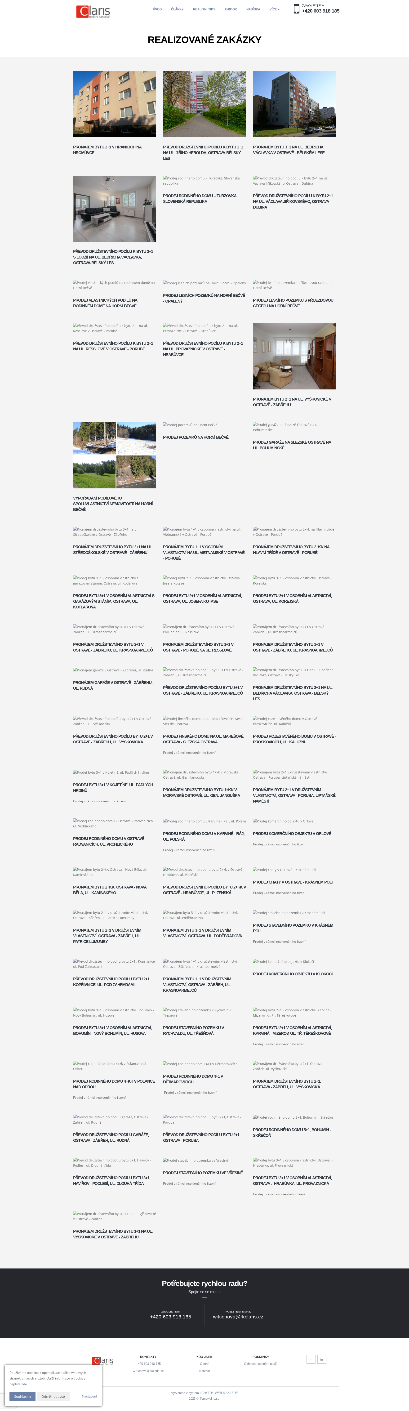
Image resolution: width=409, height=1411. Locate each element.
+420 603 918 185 (148, 1364)
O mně (204, 1364)
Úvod (157, 9)
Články (177, 9)
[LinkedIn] (321, 1359)
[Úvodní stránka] (93, 11)
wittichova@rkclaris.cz (148, 1371)
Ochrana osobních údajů (260, 1364)
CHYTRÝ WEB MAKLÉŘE (219, 1393)
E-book (231, 9)
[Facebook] (311, 1359)
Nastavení (89, 1396)
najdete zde (18, 1384)
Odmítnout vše (53, 1396)
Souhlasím (22, 1396)
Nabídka (253, 9)
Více (274, 9)
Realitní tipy (204, 9)
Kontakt (204, 1371)
